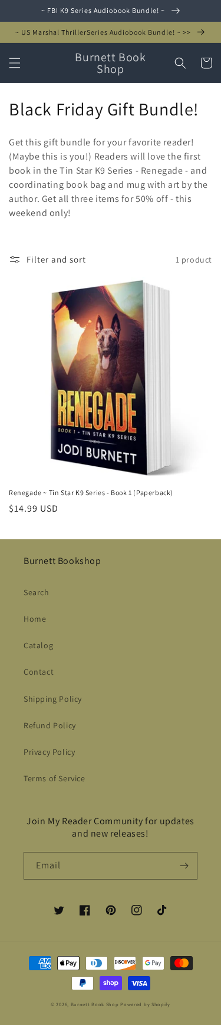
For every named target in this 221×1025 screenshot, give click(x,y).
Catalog (38, 645)
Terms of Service (54, 778)
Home (35, 618)
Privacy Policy (49, 752)
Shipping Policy (53, 699)
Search (37, 592)
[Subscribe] (184, 866)
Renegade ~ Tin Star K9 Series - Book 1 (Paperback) (91, 492)
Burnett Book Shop (95, 1004)
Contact (39, 671)
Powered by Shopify (145, 1004)
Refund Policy (50, 725)
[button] (15, 63)
